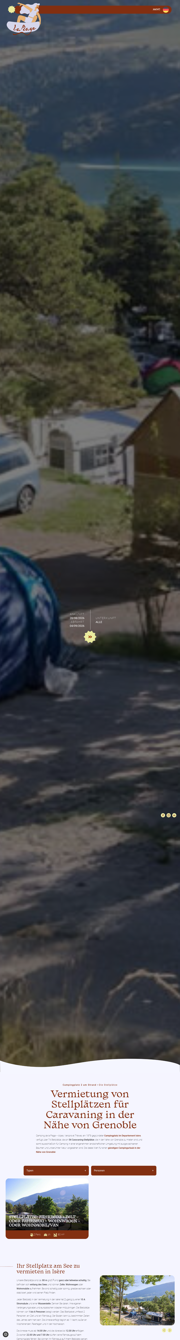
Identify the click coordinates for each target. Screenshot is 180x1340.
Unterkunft (106, 618)
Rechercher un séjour (90, 637)
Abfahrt (77, 622)
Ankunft (77, 614)
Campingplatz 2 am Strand (79, 1085)
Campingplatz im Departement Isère (122, 1135)
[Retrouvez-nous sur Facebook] (163, 815)
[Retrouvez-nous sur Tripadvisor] (174, 815)
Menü (156, 10)
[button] (164, 1330)
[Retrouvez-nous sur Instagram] (168, 815)
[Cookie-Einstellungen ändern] (5, 1334)
